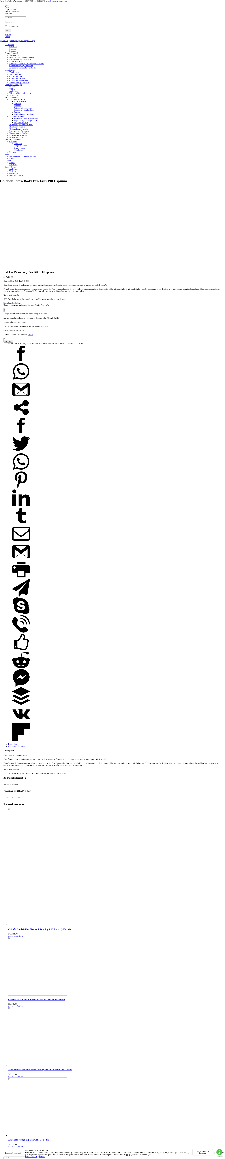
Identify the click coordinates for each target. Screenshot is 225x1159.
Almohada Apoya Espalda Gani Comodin (28, 1140)
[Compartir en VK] (21, 722)
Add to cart (8, 341)
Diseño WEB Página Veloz (35, 1157)
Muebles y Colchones (56, 344)
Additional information (16, 746)
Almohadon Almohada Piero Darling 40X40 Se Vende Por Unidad (40, 1069)
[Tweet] (21, 452)
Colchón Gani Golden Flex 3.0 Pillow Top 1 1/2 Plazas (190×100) (39, 929)
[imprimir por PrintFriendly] (21, 578)
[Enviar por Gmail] (21, 398)
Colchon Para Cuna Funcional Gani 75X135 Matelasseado (36, 999)
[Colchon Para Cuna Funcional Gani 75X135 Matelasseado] (114, 966)
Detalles (20, 936)
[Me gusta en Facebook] (21, 650)
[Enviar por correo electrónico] (21, 542)
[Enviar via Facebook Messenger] (21, 686)
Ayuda (30, 335)
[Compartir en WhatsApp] (21, 380)
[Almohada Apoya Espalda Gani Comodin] (114, 1106)
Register (8, 35)
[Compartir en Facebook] (21, 362)
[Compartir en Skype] (21, 614)
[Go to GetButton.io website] (219, 1156)
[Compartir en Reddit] (21, 668)
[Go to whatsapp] (219, 1152)
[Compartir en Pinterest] (21, 488)
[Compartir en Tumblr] (21, 524)
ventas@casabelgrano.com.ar (56, 1)
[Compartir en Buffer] (21, 704)
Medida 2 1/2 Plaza (75, 344)
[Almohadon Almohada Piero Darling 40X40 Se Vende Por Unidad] (114, 1036)
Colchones (34, 344)
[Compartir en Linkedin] (21, 506)
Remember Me (13, 26)
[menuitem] (115, 5)
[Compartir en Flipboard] (21, 740)
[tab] (114, 744)
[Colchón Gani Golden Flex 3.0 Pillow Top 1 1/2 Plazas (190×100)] (114, 867)
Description (12, 744)
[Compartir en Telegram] (21, 596)
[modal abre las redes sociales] (21, 416)
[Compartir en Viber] (21, 632)
